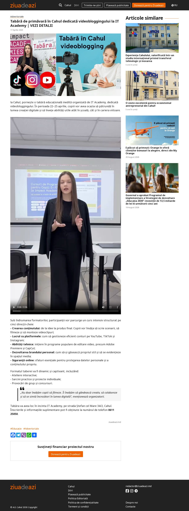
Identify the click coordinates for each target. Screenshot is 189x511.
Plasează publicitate (117, 5)
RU (175, 5)
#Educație (16, 428)
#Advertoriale (31, 428)
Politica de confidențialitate (83, 502)
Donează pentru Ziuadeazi (149, 5)
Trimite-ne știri (92, 5)
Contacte (130, 506)
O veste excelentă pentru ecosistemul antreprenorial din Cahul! (148, 104)
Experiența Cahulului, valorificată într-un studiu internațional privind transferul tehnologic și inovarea (150, 58)
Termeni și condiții (78, 506)
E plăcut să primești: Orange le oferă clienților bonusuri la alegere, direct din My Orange (151, 150)
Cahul (68, 5)
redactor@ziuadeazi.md (138, 486)
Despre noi (132, 502)
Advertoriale (17, 16)
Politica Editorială (78, 498)
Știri (76, 5)
